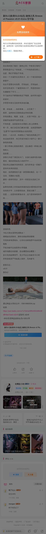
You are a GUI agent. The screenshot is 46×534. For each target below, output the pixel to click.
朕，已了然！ (36, 57)
